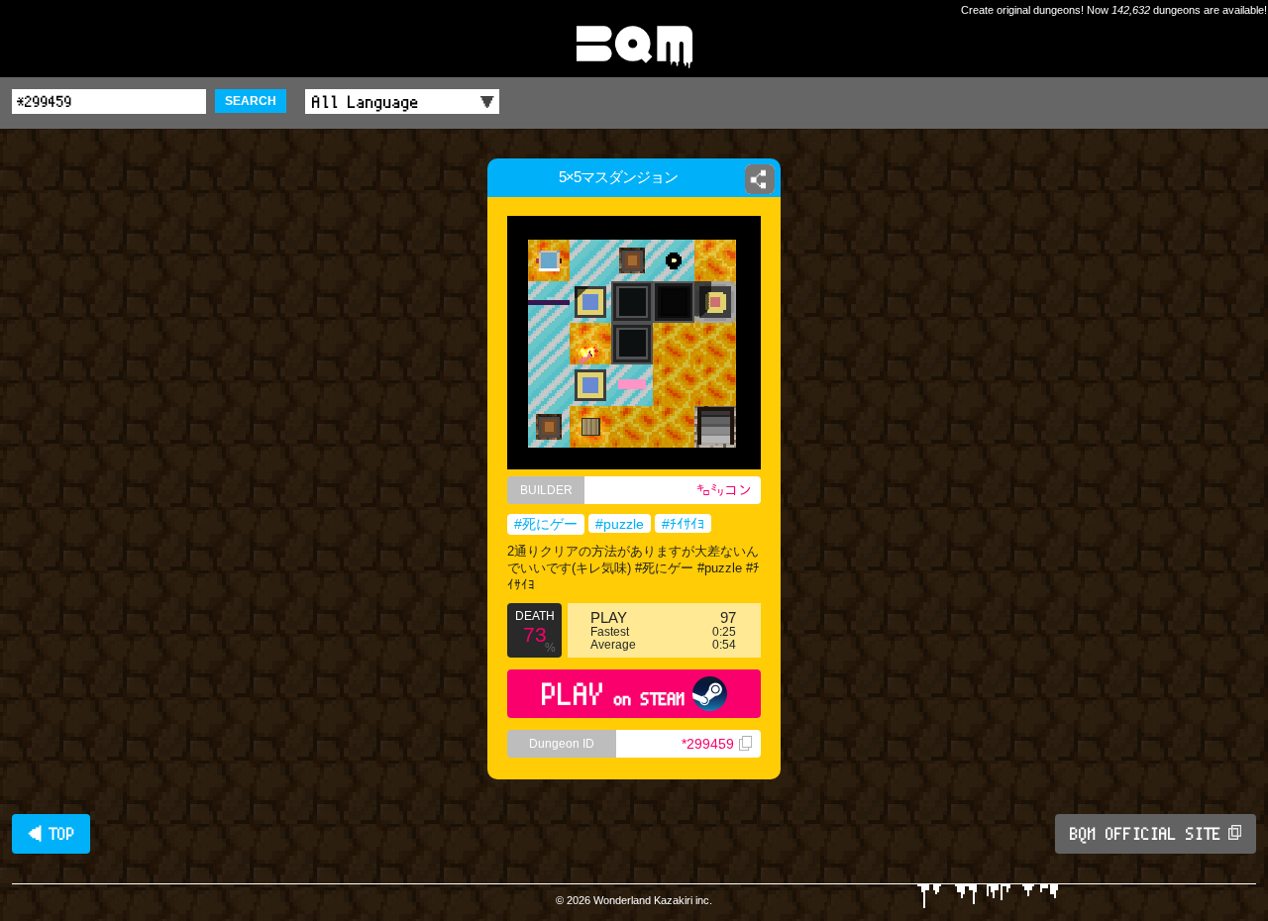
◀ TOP (51, 834)
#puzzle (619, 524)
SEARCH (250, 101)
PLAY (614, 693)
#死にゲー (546, 524)
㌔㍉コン (724, 490)
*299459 (708, 744)
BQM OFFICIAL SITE (1145, 834)
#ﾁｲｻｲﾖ (683, 524)
